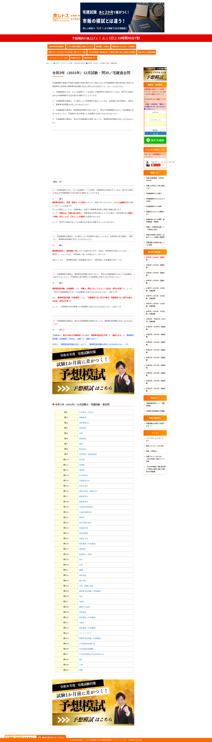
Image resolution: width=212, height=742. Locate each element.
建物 (81, 670)
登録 (156, 130)
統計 (81, 659)
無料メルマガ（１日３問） (155, 446)
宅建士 (81, 602)
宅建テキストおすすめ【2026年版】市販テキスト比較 (67, 52)
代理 (81, 433)
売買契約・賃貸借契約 (88, 454)
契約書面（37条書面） (88, 544)
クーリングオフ (85, 633)
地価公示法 (83, 538)
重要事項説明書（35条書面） (90, 591)
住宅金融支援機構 (86, 649)
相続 (81, 444)
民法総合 (82, 449)
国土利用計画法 (85, 523)
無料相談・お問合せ (103, 46)
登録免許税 (83, 528)
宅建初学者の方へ (90, 58)
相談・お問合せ (151, 451)
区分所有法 (83, 475)
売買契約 (82, 428)
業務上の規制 (84, 607)
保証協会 (82, 575)
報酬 (81, 570)
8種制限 (82, 549)
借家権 (81, 470)
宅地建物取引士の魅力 (154, 193)
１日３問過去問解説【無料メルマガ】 (80, 46)
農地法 (81, 517)
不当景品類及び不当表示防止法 (91, 654)
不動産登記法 (84, 481)
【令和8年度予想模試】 (56, 46)
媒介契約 (82, 581)
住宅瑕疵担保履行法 (87, 644)
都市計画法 (83, 486)
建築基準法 (83, 496)
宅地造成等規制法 (86, 507)
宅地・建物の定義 (86, 586)
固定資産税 (83, 533)
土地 (81, 665)
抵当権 (81, 460)
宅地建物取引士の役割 (154, 206)
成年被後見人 (84, 423)
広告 (81, 565)
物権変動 (82, 439)
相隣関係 (82, 417)
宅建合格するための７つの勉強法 (123, 46)
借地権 (81, 465)
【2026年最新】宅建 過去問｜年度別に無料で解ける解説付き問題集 (111, 52)
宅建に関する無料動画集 (146, 52)
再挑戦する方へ (76, 58)
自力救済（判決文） (87, 412)
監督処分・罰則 (85, 554)
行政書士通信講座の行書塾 (155, 411)
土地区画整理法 (85, 512)
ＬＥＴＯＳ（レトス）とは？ (58, 58)
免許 (81, 559)
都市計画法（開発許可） (89, 491)
